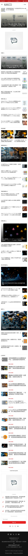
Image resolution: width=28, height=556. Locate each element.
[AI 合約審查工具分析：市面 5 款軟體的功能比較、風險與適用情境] (21, 134)
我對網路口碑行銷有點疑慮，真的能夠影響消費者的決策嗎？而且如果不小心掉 (15, 497)
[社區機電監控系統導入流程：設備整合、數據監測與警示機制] (24, 348)
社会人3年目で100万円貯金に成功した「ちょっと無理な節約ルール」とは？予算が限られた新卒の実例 (13, 67)
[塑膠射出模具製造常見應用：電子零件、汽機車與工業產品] (14, 320)
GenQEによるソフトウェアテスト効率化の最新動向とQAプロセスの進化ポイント (11, 108)
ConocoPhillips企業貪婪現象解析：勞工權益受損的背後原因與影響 (18, 411)
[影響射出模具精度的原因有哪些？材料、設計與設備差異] (24, 334)
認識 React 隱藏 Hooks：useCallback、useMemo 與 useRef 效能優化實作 (9, 171)
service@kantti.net (14, 545)
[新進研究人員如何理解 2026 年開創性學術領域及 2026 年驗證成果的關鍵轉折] (24, 73)
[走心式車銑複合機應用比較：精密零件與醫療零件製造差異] (4, 385)
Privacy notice (8, 553)
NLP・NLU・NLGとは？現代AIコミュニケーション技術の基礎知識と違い (11, 178)
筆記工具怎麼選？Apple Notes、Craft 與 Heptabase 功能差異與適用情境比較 (10, 194)
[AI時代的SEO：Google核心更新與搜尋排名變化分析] (24, 303)
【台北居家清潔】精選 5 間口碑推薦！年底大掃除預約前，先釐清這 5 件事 (11, 85)
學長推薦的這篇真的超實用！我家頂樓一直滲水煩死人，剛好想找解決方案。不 (15, 502)
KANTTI (8, 4)
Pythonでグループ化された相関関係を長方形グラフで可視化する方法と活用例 (11, 102)
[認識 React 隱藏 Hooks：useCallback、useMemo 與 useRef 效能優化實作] (24, 172)
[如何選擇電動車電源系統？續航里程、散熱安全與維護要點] (4, 454)
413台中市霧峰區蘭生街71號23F (14, 547)
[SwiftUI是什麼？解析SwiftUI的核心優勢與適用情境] (24, 202)
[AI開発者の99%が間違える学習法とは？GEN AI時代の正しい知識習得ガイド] (24, 297)
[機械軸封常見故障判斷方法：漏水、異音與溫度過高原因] (4, 368)
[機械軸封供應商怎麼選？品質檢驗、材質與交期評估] (4, 377)
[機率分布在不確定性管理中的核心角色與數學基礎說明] (14, 276)
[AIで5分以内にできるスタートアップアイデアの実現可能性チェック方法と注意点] (24, 116)
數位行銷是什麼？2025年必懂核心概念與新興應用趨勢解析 (7, 141)
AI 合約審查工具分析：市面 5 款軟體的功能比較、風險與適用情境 (20, 141)
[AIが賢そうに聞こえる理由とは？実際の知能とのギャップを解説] (24, 253)
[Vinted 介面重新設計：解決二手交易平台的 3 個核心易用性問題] (24, 259)
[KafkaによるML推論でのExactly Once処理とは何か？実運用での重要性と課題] (4, 402)
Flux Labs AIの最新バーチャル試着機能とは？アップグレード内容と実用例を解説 (10, 122)
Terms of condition (18, 553)
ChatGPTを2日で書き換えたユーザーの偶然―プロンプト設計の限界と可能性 (10, 289)
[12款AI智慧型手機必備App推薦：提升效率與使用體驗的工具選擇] (24, 246)
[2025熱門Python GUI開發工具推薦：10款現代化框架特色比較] (24, 166)
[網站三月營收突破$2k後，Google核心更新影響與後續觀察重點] (24, 93)
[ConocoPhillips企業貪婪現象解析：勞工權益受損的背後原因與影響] (4, 411)
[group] (14, 20)
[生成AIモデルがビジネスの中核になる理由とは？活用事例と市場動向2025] (24, 186)
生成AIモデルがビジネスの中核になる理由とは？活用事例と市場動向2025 (11, 185)
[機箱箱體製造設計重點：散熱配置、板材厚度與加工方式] (4, 420)
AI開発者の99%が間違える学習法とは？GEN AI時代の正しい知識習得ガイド (10, 296)
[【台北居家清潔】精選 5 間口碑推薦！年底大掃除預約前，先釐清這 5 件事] (24, 86)
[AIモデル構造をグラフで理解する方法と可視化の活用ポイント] (24, 208)
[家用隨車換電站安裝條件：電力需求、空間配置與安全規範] (4, 446)
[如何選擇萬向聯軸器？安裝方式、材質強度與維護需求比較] (4, 437)
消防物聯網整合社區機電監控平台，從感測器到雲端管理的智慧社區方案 (17, 359)
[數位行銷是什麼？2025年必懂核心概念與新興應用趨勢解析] (7, 134)
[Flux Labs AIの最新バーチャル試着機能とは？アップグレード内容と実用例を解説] (24, 123)
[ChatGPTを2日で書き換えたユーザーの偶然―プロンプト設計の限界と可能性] (24, 290)
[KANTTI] (14, 41)
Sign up (14, 522)
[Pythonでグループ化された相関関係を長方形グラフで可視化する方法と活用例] (24, 103)
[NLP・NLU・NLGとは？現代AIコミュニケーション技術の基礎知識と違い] (24, 179)
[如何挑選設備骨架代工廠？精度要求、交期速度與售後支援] (4, 428)
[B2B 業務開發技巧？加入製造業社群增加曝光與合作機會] (4, 463)
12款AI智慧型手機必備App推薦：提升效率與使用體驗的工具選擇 (11, 245)
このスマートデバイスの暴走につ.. (14, 1)
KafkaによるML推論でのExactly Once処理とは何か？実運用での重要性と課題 (18, 402)
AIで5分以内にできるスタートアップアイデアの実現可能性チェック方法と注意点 (10, 115)
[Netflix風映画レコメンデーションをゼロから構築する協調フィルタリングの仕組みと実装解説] (14, 232)
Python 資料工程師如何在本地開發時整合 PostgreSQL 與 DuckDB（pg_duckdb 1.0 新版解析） (11, 80)
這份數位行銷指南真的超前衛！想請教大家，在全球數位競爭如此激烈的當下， (14, 506)
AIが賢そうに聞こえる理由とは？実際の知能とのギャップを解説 (11, 252)
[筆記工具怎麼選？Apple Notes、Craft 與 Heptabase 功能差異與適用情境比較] (24, 195)
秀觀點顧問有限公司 (14, 538)
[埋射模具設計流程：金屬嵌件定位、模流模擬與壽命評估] (24, 341)
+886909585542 (14, 540)
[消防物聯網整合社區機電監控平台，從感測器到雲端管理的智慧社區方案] (4, 359)
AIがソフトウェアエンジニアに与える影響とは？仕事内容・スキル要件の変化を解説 (11, 214)
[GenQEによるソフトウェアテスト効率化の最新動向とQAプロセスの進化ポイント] (24, 109)
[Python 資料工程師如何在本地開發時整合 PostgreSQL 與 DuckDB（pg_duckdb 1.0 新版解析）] (24, 80)
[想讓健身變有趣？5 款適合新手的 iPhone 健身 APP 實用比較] (3, 10)
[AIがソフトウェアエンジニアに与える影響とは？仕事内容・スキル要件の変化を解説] (24, 215)
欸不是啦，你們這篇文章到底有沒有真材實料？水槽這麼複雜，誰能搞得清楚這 (15, 511)
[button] (2, 4)
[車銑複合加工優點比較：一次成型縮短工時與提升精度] (4, 394)
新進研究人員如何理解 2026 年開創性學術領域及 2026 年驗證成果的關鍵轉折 (10, 72)
